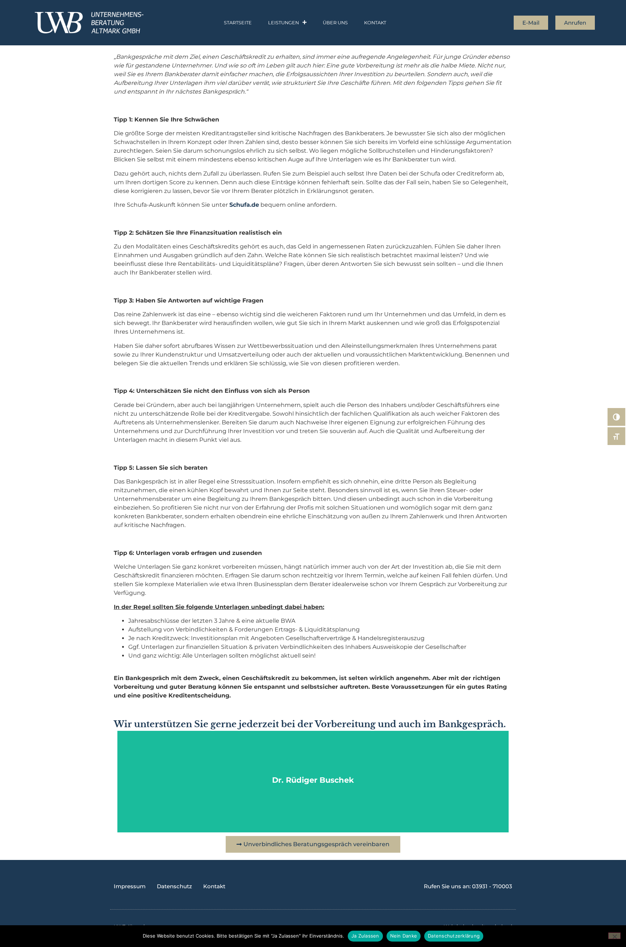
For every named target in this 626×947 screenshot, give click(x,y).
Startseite (238, 22)
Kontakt (375, 22)
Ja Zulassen (365, 936)
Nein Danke (403, 936)
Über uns (335, 22)
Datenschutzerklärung (454, 936)
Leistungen (283, 22)
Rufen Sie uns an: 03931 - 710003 (468, 886)
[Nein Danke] (614, 935)
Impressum (130, 886)
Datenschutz (174, 886)
